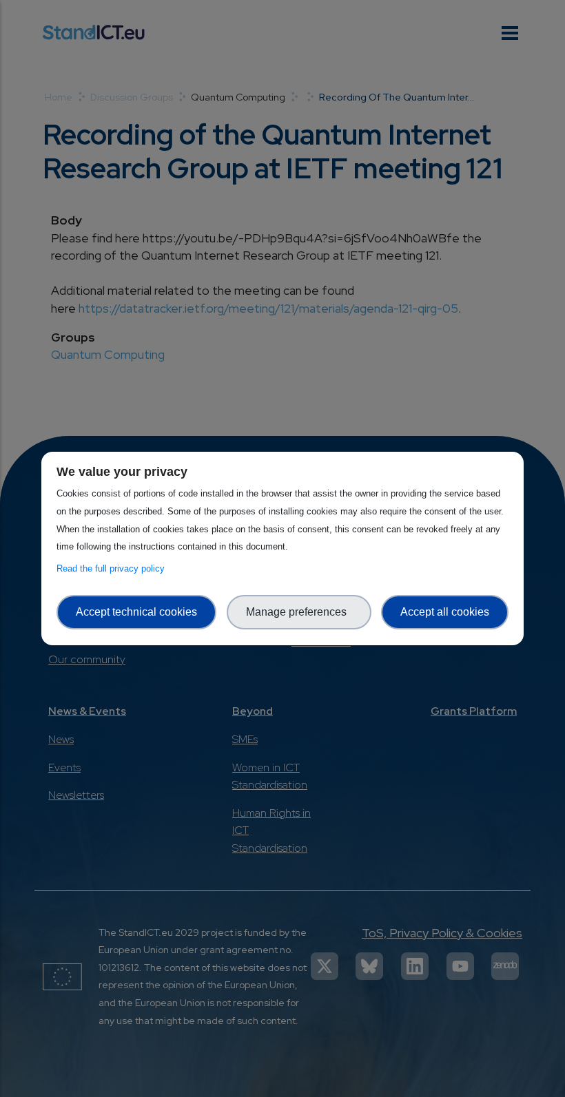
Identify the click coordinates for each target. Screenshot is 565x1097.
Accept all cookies (444, 612)
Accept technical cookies (136, 612)
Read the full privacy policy (113, 568)
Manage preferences (299, 612)
